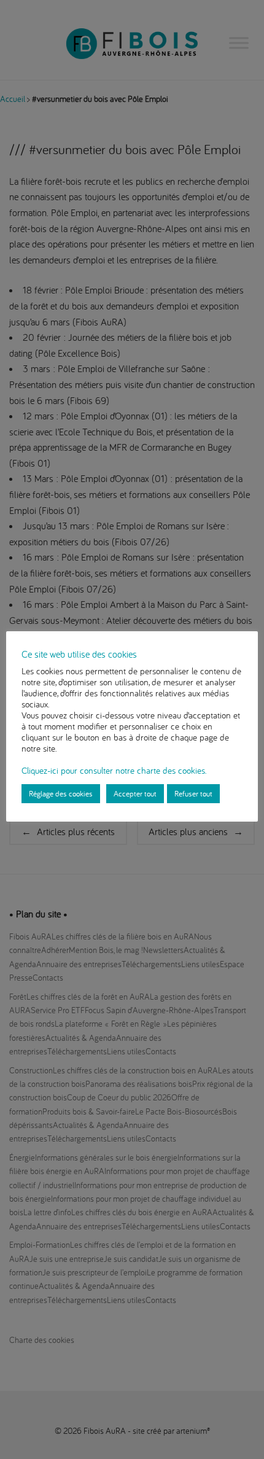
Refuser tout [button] (193, 793)
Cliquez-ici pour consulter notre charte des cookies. (113, 770)
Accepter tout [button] (135, 793)
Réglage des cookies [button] (61, 793)
